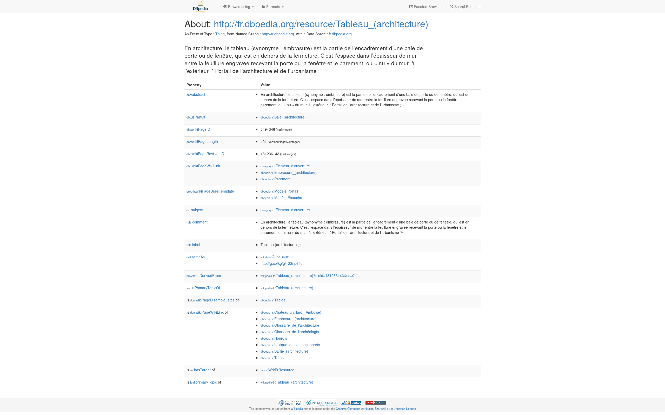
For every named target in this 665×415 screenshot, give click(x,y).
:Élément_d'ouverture (285, 165)
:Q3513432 (275, 256)
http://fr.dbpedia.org (278, 33)
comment (197, 222)
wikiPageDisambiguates (212, 299)
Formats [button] (273, 6)
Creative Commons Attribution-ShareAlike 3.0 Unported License (376, 408)
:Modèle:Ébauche (281, 197)
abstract (196, 94)
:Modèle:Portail (279, 191)
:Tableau (274, 299)
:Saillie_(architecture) (284, 351)
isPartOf (196, 117)
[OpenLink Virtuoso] (290, 402)
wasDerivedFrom (204, 275)
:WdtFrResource (277, 369)
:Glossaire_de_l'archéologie (290, 331)
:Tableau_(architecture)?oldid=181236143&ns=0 (307, 275)
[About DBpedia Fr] (200, 6)
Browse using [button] (239, 6)
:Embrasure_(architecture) (289, 172)
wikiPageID (198, 129)
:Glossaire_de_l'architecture (290, 325)
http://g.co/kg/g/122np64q (282, 263)
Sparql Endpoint (467, 6)
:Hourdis (274, 338)
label (193, 244)
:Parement (275, 178)
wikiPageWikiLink (203, 165)
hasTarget (200, 369)
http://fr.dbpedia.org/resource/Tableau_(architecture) (321, 23)
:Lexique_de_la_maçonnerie (290, 344)
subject (195, 209)
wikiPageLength (202, 141)
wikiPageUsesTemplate (210, 191)
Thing (220, 33)
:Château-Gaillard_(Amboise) (291, 312)
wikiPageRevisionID (205, 153)
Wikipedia (297, 408)
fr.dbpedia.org (340, 33)
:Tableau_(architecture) (287, 287)
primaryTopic (203, 382)
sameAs (196, 256)
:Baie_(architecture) (283, 117)
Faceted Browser (427, 6)
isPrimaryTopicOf (203, 287)
